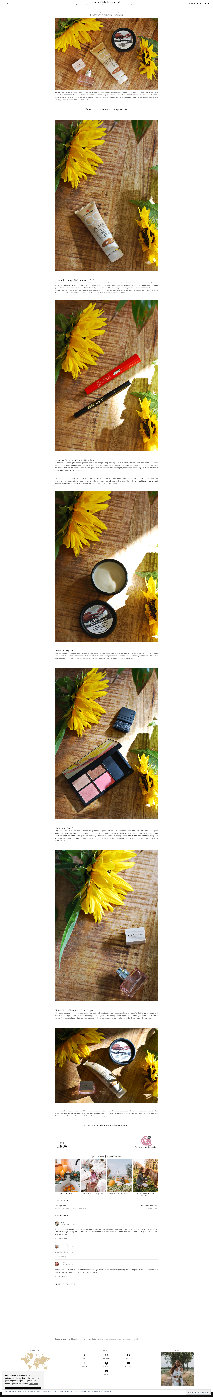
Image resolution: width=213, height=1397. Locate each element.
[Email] (206, 3)
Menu (5, 3)
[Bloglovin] (203, 3)
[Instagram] (192, 3)
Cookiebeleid (106, 1391)
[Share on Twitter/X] (64, 1201)
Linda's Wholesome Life (106, 2)
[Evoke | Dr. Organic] (67, 1175)
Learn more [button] (33, 1384)
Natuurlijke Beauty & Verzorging (106, 12)
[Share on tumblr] (70, 1201)
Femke (63, 1262)
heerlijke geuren (99, 1016)
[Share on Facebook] (61, 1201)
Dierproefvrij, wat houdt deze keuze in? (71, 1207)
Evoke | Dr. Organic (66, 1193)
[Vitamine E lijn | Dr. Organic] (119, 1175)
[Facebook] (200, 3)
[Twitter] (189, 3)
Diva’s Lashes (60, 478)
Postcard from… (149, 1207)
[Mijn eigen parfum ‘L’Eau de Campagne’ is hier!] (145, 1175)
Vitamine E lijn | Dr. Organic (118, 1193)
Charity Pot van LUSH (82, 658)
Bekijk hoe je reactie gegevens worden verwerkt (119, 1339)
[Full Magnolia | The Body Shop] (93, 1175)
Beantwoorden (62, 1238)
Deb (62, 1222)
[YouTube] (197, 3)
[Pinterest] (195, 3)
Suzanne (64, 1245)
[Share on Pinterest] (67, 1201)
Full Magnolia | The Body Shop (92, 1193)
